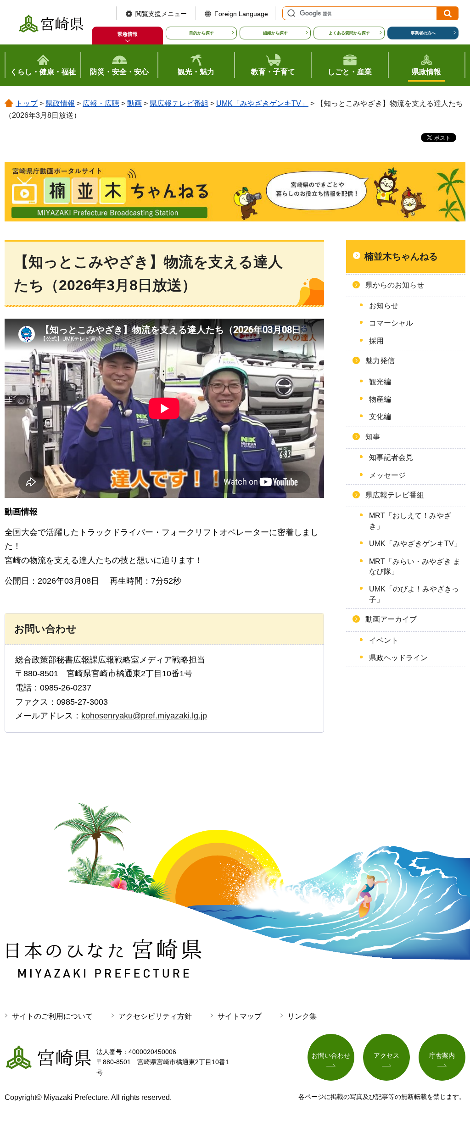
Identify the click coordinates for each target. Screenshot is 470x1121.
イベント (383, 640)
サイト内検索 (290, 13)
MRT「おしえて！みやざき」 (410, 521)
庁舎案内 (442, 1055)
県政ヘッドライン (398, 658)
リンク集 (302, 1016)
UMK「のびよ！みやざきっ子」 (414, 594)
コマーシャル (391, 323)
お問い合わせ (331, 1055)
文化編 (380, 416)
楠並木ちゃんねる (401, 256)
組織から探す (275, 33)
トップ (27, 103)
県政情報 (60, 103)
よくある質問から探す (349, 33)
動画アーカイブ (391, 619)
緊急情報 (128, 34)
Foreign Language (241, 13)
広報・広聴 (101, 103)
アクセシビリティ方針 (155, 1016)
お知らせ (383, 305)
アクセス (386, 1055)
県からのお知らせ (394, 285)
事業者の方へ (423, 33)
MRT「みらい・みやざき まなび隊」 (414, 566)
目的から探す (201, 33)
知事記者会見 (391, 457)
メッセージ (387, 475)
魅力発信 (380, 360)
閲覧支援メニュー (161, 13)
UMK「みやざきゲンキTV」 (262, 103)
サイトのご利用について (52, 1016)
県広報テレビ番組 (179, 103)
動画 (134, 103)
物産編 (380, 399)
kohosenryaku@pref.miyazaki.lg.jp (144, 715)
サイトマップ (240, 1016)
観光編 (380, 382)
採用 (376, 341)
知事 (372, 437)
